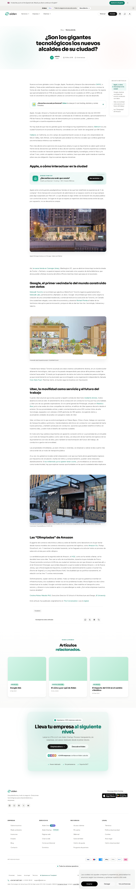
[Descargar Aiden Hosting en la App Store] (109, 795)
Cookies (107, 834)
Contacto (14, 847)
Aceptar (89, 884)
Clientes (46, 14)
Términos (108, 825)
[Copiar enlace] (99, 620)
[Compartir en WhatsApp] (85, 620)
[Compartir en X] (90, 620)
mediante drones (90, 398)
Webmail (102, 14)
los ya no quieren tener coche (60, 462)
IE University (100, 595)
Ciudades (37, 611)
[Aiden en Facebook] (19, 805)
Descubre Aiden (78, 747)
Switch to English (117, 3)
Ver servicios (94, 178)
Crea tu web (46, 839)
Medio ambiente (16, 830)
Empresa (35, 14)
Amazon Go (93, 546)
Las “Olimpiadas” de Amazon (119, 110)
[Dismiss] (128, 3)
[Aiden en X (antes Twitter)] (24, 805)
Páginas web (46, 834)
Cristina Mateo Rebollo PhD (40, 595)
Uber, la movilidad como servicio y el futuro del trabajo (119, 104)
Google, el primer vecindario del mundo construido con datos (119, 95)
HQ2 (73, 557)
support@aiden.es (39, 880)
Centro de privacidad (112, 843)
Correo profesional (48, 843)
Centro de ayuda (79, 843)
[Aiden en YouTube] (28, 805)
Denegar (107, 884)
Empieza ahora (57, 747)
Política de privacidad (112, 830)
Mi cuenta (77, 830)
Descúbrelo (84, 8)
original (86, 601)
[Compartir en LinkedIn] (94, 620)
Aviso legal (108, 839)
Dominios (45, 847)
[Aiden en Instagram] (14, 805)
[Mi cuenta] (130, 14)
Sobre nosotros (16, 825)
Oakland (33, 135)
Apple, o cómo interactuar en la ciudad (119, 87)
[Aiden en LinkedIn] (9, 805)
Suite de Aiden (78, 839)
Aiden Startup (50, 830)
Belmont (97, 127)
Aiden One (48, 825)
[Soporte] (125, 14)
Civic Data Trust (36, 380)
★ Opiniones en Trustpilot (48, 875)
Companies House (62, 884)
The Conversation (71, 601)
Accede (112, 14)
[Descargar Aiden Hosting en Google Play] (122, 796)
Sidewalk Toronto (36, 292)
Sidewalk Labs (35, 295)
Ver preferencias (124, 884)
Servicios (24, 14)
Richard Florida (82, 300)
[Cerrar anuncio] (133, 8)
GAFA (98, 84)
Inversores (14, 834)
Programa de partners (81, 847)
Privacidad (12, 875)
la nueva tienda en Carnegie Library (46, 268)
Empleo (13, 839)
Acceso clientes (79, 825)
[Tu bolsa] (120, 14)
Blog (62, 30)
